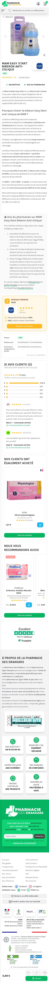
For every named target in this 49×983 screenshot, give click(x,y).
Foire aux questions (10, 870)
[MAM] (39, 66)
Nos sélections (8, 881)
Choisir (38, 978)
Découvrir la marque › (24, 326)
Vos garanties (7, 867)
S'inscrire (39, 836)
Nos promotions (8, 877)
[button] (44, 55)
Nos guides (6, 863)
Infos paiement (32, 860)
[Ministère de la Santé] (7, 912)
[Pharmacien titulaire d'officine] (13, 959)
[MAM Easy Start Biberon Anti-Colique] (24, 35)
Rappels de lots (32, 877)
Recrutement (31, 881)
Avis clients (6, 874)
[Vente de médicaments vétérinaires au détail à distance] (36, 959)
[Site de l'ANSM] (30, 912)
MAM (4, 73)
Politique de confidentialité (36, 867)
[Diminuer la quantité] (28, 972)
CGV (27, 874)
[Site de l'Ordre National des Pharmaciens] (19, 912)
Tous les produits (24, 535)
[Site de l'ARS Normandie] (42, 912)
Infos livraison (31, 863)
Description (14, 85)
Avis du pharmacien (36, 85)
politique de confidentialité (24, 843)
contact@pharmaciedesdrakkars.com (28, 952)
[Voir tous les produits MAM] (11, 310)
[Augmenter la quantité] (44, 972)
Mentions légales (32, 870)
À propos (5, 860)
